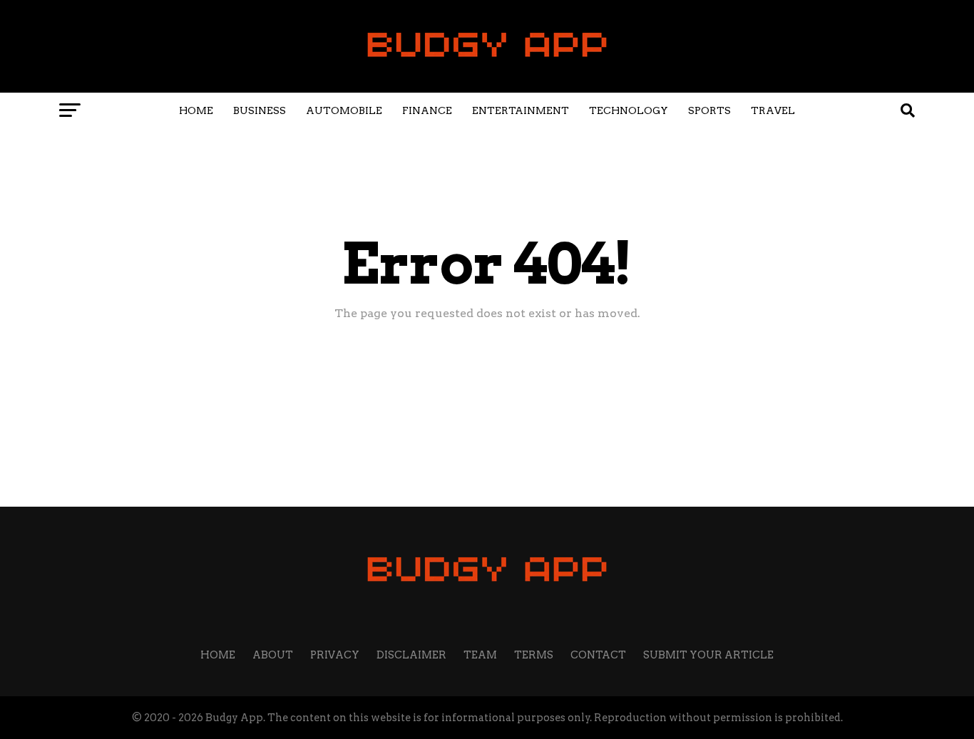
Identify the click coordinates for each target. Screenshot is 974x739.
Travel (773, 110)
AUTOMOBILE (344, 110)
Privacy (334, 654)
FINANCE (427, 110)
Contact (598, 654)
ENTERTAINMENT (520, 110)
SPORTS (709, 110)
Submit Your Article (708, 654)
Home (196, 110)
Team (480, 654)
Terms (533, 654)
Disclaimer (411, 654)
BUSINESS (259, 110)
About (272, 654)
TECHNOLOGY (628, 110)
